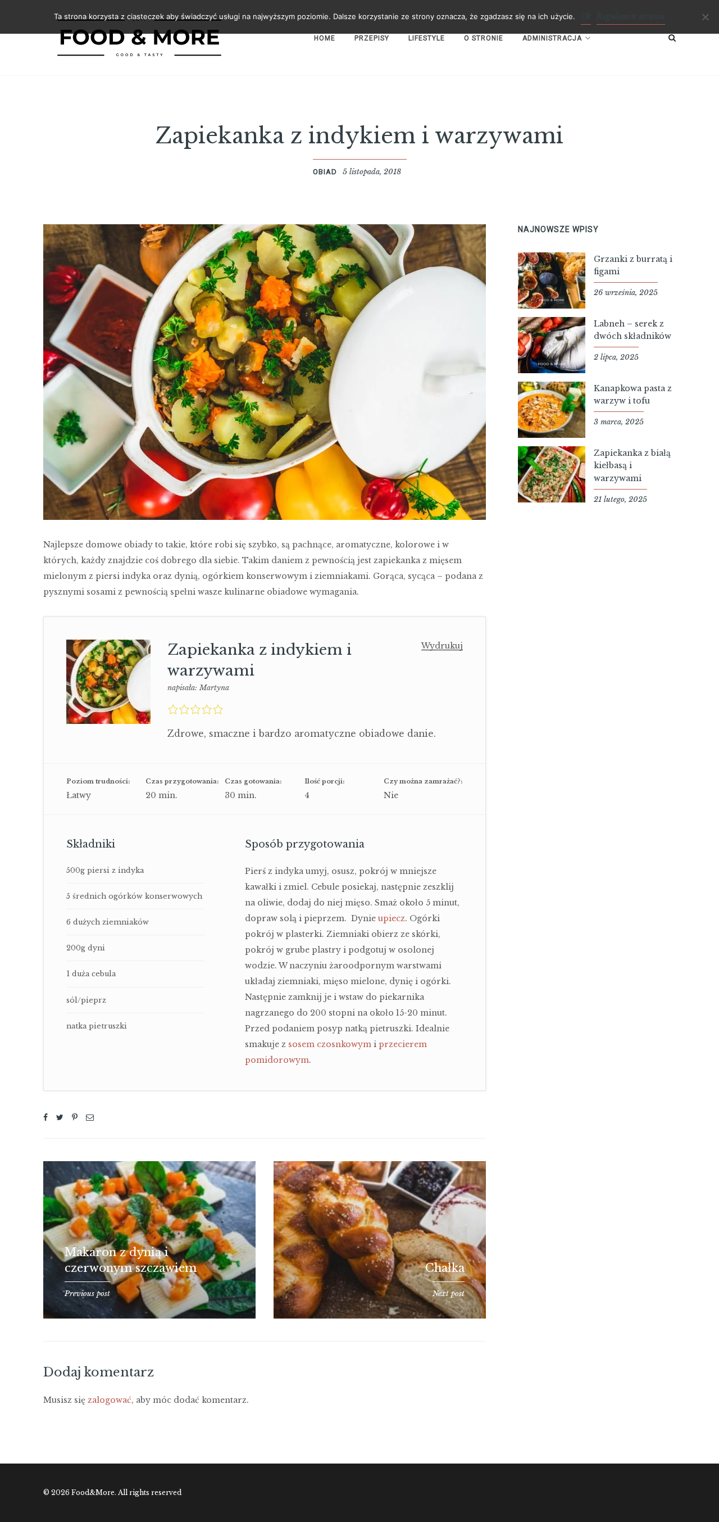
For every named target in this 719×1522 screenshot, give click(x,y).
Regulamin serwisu (631, 16)
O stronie (483, 38)
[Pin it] (75, 1117)
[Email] (90, 1117)
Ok (586, 16)
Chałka (445, 1268)
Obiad (325, 171)
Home (324, 38)
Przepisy (371, 38)
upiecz (391, 918)
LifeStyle (426, 38)
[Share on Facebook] (45, 1117)
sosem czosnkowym (329, 1044)
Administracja (552, 38)
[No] (705, 16)
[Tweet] (59, 1117)
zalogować (109, 1400)
